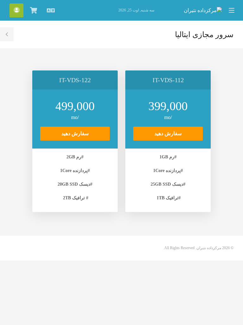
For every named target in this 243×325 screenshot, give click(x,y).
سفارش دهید (168, 133)
